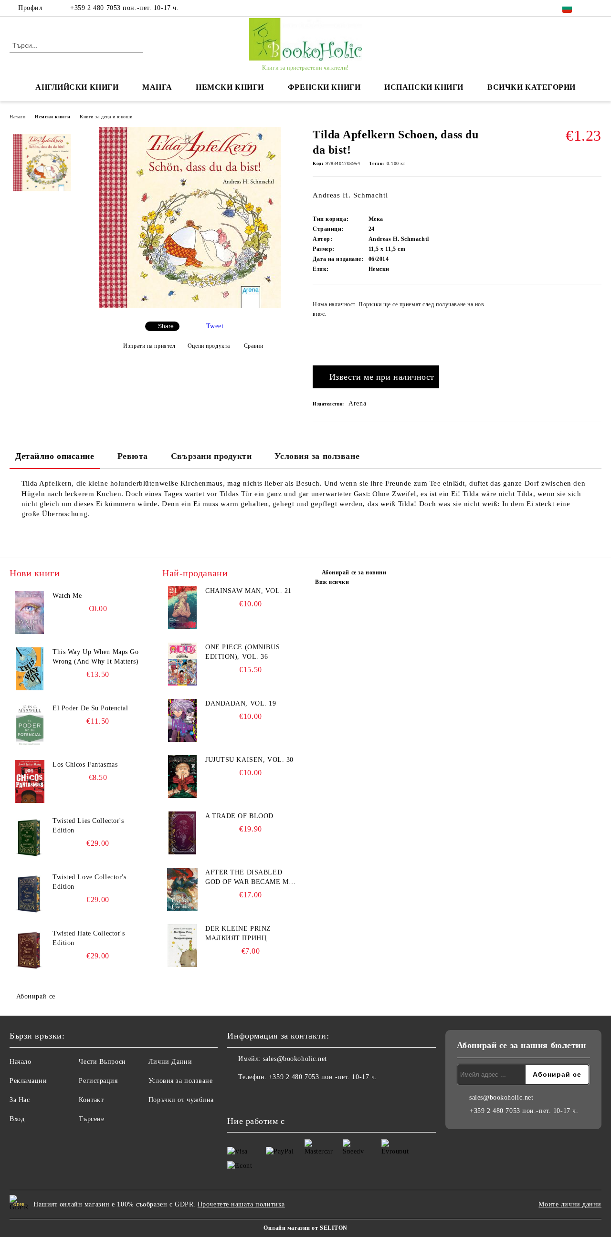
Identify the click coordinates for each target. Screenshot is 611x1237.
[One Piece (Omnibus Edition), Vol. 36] (182, 664)
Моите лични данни (569, 1204)
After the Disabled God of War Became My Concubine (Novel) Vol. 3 (249, 878)
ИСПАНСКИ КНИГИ (424, 87)
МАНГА (157, 87)
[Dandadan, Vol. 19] (182, 720)
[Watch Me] (30, 612)
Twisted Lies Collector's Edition (88, 825)
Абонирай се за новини (354, 572)
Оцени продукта (209, 346)
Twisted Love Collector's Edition (89, 881)
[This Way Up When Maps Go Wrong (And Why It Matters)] (30, 668)
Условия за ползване (316, 456)
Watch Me (67, 595)
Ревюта (132, 456)
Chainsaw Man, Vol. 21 (248, 590)
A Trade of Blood (239, 816)
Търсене (91, 1119)
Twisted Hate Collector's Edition (89, 938)
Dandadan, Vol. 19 (240, 703)
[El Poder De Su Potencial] (30, 725)
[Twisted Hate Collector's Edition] (30, 950)
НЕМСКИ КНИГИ (230, 87)
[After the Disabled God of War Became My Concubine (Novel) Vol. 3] (182, 889)
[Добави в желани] (594, 327)
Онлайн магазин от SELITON (305, 1228)
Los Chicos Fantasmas (85, 764)
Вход (17, 1119)
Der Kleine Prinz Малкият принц (238, 933)
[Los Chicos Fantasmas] (30, 781)
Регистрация (98, 1080)
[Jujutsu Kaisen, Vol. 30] (182, 776)
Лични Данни (170, 1061)
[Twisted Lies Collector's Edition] (30, 837)
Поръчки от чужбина (181, 1099)
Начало (17, 116)
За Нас (20, 1099)
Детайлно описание (55, 456)
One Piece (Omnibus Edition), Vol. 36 (242, 652)
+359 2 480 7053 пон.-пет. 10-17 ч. (124, 7)
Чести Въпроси (102, 1061)
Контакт (91, 1099)
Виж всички (332, 582)
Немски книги (52, 116)
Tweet (215, 326)
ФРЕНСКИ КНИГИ (324, 87)
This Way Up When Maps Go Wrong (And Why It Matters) (96, 656)
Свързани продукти (211, 456)
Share (166, 326)
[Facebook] (596, 8)
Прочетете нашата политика (241, 1204)
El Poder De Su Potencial (90, 708)
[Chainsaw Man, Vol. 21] (182, 607)
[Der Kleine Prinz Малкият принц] (182, 945)
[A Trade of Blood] (182, 832)
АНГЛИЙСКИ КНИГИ (76, 87)
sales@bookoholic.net (295, 1058)
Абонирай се (35, 996)
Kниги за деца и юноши (106, 116)
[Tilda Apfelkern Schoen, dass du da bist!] (190, 306)
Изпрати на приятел (149, 346)
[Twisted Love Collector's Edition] (30, 894)
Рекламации (28, 1080)
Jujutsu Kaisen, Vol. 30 (249, 759)
